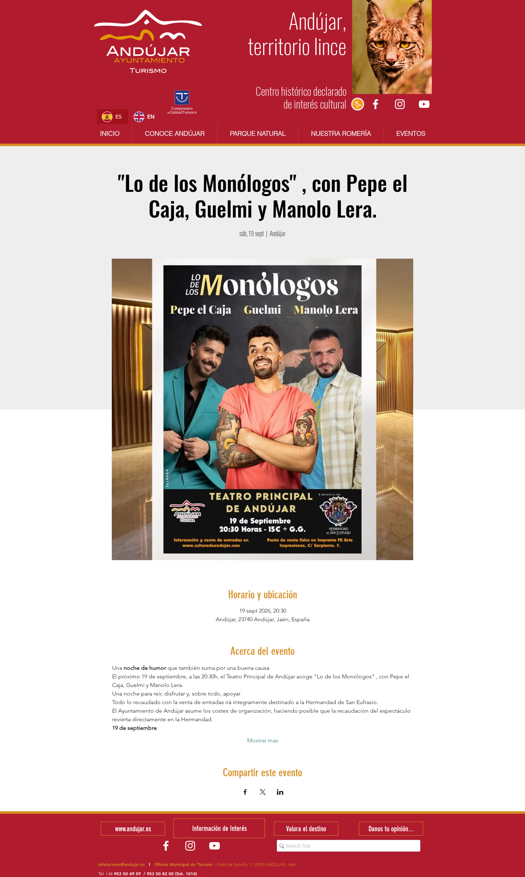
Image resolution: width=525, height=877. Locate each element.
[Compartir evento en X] (262, 792)
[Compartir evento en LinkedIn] (280, 792)
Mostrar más (262, 740)
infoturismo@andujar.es (121, 864)
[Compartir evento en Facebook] (245, 792)
